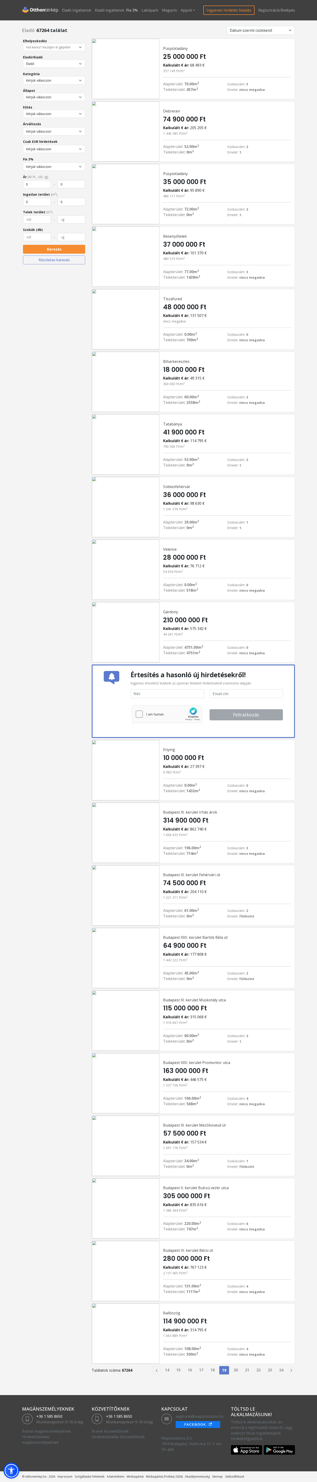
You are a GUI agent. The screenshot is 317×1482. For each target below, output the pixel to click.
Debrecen (171, 111)
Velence (170, 549)
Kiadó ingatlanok (109, 10)
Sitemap (217, 1477)
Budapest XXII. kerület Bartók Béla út (195, 937)
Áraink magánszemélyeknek (46, 1431)
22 (258, 1370)
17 (201, 1370)
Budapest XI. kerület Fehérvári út (191, 874)
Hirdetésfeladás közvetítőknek (118, 1436)
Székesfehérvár (176, 486)
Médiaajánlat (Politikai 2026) (164, 1477)
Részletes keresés (54, 259)
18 (212, 1370)
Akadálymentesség (197, 1477)
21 (247, 1370)
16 (190, 1370)
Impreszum (65, 1477)
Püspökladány (175, 48)
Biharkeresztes (176, 361)
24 (281, 1370)
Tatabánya (172, 424)
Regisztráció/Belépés (276, 10)
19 (224, 1370)
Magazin (169, 10)
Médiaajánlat (135, 1477)
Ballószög (171, 1313)
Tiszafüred (172, 298)
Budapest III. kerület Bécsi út (188, 1250)
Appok (186, 10)
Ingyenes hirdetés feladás (229, 10)
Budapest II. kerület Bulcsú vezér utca (196, 1187)
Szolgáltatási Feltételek (89, 1477)
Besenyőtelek (175, 236)
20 (236, 1370)
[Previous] (157, 1370)
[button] (11, 1470)
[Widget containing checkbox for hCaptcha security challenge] (167, 714)
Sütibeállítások (234, 1477)
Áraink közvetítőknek (110, 1431)
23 (270, 1370)
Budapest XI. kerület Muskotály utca (194, 1000)
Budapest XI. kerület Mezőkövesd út (194, 1125)
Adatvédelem (115, 1477)
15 (178, 1370)
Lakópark (150, 10)
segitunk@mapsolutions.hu (199, 1416)
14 (167, 1370)
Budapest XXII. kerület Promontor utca (196, 1062)
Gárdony (170, 611)
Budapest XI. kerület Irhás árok (190, 812)
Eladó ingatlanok (76, 10)
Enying (169, 749)
